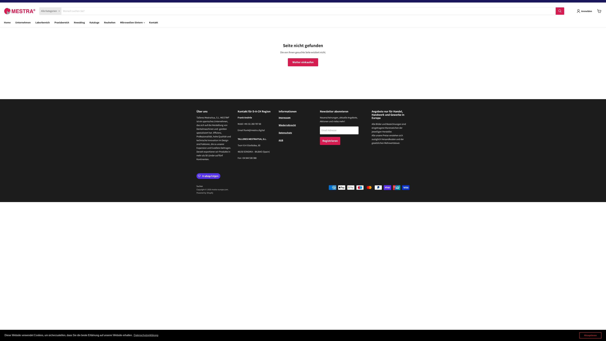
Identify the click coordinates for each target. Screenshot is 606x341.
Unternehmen (23, 22)
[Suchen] (560, 11)
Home (7, 22)
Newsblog (79, 22)
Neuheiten (109, 22)
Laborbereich (42, 22)
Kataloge (94, 22)
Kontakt (153, 22)
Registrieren (330, 141)
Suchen (199, 186)
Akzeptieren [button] (590, 335)
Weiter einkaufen (303, 62)
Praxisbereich (61, 22)
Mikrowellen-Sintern (131, 22)
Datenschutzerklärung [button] (146, 335)
